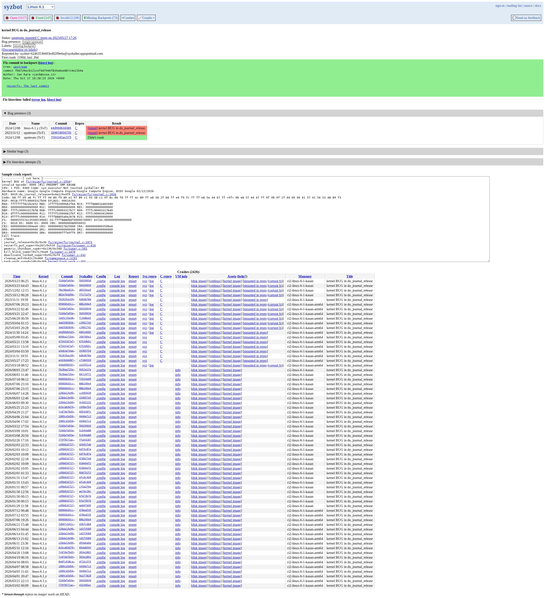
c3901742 (85, 322)
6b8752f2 (85, 472)
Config (101, 276)
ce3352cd (85, 365)
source (528, 5)
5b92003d (85, 280)
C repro (166, 276)
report (132, 281)
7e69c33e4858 (67, 318)
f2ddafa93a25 (67, 280)
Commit (67, 276)
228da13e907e (67, 393)
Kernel (43, 276)
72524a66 (85, 379)
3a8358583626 (67, 322)
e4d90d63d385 (61, 127)
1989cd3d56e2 (67, 416)
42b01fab (85, 444)
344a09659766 (67, 365)
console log (117, 281)
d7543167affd (67, 341)
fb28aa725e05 (67, 369)
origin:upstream (33, 41)
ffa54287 (85, 439)
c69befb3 (85, 407)
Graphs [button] (145, 18)
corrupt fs (275, 281)
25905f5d (85, 350)
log (151, 281)
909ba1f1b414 (67, 336)
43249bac (85, 585)
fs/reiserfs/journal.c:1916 (48, 181)
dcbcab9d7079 (67, 407)
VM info (181, 276)
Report (134, 276)
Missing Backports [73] (100, 18)
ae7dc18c (85, 491)
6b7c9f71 (85, 374)
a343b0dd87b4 (67, 360)
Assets (231, 276)
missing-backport (24, 45)
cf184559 (85, 360)
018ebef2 (85, 463)
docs (538, 5)
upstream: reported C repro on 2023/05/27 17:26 (43, 38)
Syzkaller (86, 276)
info (178, 370)
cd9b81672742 (67, 444)
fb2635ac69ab (67, 299)
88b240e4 (85, 304)
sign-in (500, 5)
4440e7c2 (85, 416)
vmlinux (215, 281)
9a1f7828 (85, 575)
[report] (93, 128)
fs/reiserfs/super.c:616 (76, 245)
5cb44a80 (85, 430)
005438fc (85, 411)
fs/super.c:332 (74, 255)
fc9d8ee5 (85, 318)
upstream (20, 66)
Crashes (128, 18)
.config (101, 281)
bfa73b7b (85, 496)
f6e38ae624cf (67, 290)
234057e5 (85, 397)
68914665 (85, 332)
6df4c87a (85, 449)
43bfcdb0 (85, 524)
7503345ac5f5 (61, 137)
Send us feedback (526, 18)
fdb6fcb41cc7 (67, 524)
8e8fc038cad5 (67, 561)
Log (117, 276)
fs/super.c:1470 (62, 251)
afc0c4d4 (85, 477)
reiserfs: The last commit (28, 86)
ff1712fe (85, 294)
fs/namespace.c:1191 (61, 258)
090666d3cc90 (67, 304)
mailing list (514, 5)
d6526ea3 (85, 290)
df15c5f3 (85, 561)
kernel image (232, 281)
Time (16, 276)
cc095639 (85, 393)
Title (349, 276)
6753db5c (85, 341)
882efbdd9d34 (67, 294)
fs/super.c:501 (75, 248)
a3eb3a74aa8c (67, 350)
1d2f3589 (85, 529)
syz (144, 281)
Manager (305, 276)
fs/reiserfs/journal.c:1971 (70, 242)
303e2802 (85, 552)
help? (242, 276)
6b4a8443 (85, 547)
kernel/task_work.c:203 (67, 261)
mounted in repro (255, 281)
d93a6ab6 (85, 543)
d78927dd (85, 458)
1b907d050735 (61, 132)
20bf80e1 (85, 336)
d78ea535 (85, 510)
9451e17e (85, 369)
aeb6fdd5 (85, 505)
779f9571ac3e (67, 439)
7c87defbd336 (67, 411)
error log (39, 99)
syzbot (13, 6)
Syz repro (149, 276)
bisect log (45, 63)
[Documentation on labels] (19, 50)
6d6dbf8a (85, 299)
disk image (199, 281)
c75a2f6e (85, 486)
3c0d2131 (85, 402)
